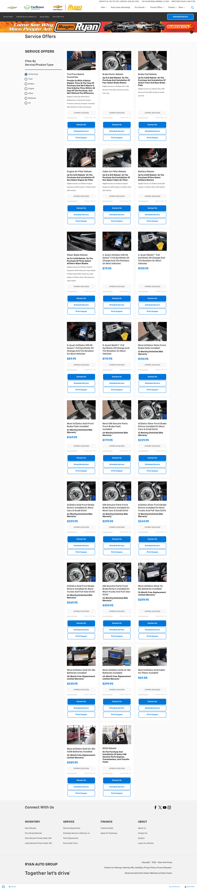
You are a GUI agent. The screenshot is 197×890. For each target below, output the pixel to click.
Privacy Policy (150, 868)
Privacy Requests (164, 868)
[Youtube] (164, 807)
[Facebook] (155, 807)
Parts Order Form (58, 17)
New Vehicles (30, 828)
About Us (142, 828)
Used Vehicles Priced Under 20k (38, 843)
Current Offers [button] (156, 8)
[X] (160, 807)
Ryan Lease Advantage (120, 7)
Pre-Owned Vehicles (33, 833)
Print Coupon (81, 138)
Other (30, 93)
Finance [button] (171, 8)
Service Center (8, 17)
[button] (192, 7)
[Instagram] (169, 807)
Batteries (32, 98)
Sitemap (118, 868)
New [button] (103, 8)
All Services (33, 74)
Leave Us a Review (146, 843)
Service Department (71, 828)
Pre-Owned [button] (139, 8)
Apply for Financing (109, 833)
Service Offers (44, 17)
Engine (31, 89)
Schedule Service (180, 17)
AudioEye (139, 868)
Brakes (31, 84)
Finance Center (107, 828)
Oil (29, 103)
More (181, 8)
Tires (30, 79)
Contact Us (81, 125)
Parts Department (70, 838)
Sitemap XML (128, 868)
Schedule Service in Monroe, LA (26, 17)
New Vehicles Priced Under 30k (38, 838)
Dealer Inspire (166, 873)
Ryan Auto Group (165, 862)
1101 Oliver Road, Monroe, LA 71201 (155, 1)
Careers (141, 838)
